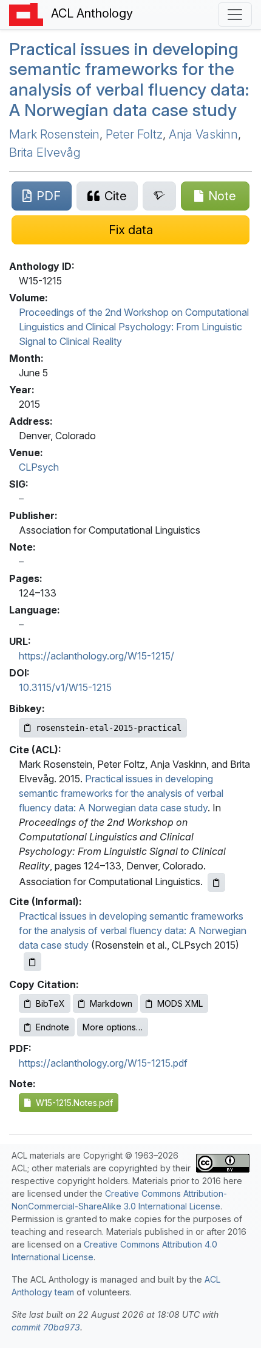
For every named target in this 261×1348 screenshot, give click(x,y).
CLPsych (39, 467)
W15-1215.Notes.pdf (72, 1103)
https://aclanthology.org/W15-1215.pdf (103, 1063)
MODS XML (180, 1003)
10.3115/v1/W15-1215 (65, 687)
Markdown (111, 1003)
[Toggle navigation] (235, 14)
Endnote (52, 1027)
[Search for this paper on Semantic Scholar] (160, 196)
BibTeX (50, 1003)
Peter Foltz (134, 134)
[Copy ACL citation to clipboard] (216, 882)
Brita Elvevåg (45, 152)
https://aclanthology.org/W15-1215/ (96, 656)
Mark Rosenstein (54, 134)
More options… (113, 1027)
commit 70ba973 (46, 1327)
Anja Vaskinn (203, 134)
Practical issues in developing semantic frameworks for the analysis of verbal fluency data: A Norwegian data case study (121, 793)
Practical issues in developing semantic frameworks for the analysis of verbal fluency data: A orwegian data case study (129, 79)
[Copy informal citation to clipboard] (32, 961)
